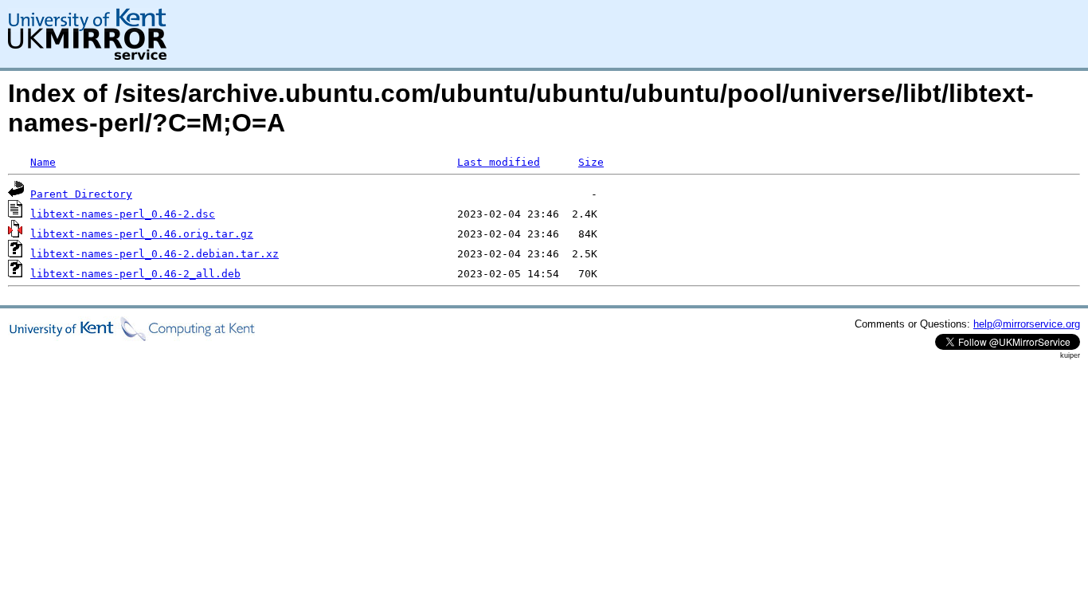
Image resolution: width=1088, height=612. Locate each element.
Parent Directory (81, 194)
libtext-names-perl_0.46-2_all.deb (135, 274)
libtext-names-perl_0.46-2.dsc (122, 214)
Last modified (498, 162)
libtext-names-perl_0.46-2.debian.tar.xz (154, 254)
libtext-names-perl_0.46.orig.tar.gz (141, 234)
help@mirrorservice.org (1026, 324)
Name (43, 162)
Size (591, 162)
